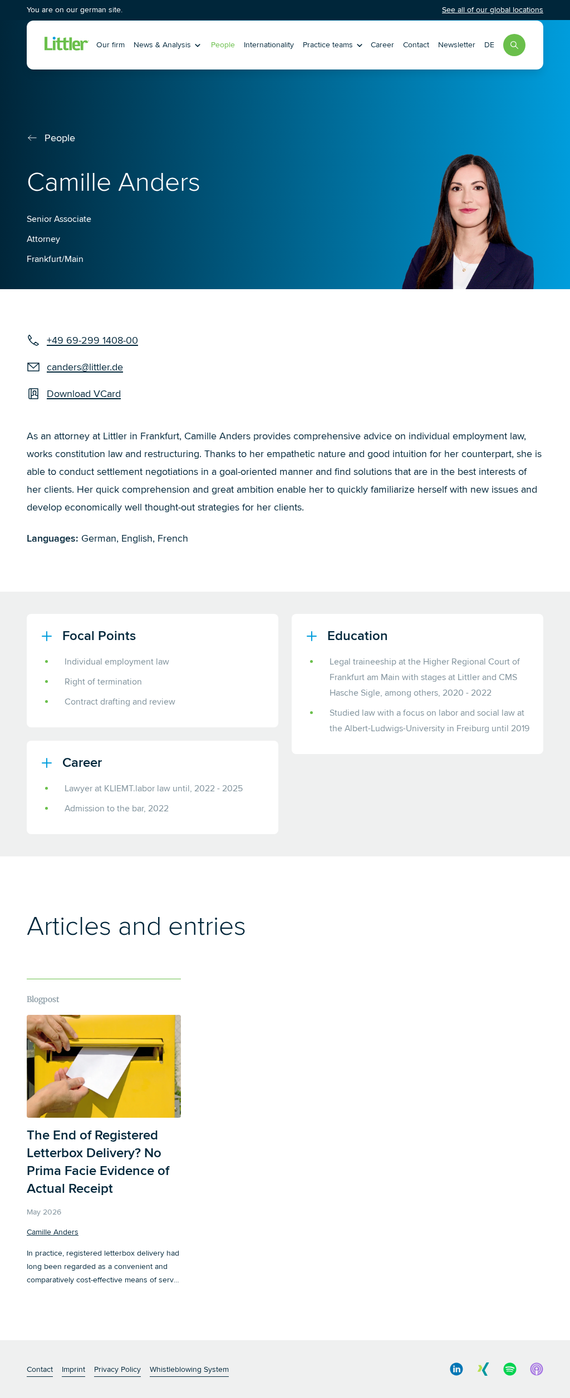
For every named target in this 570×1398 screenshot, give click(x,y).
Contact (416, 44)
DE (489, 44)
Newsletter (456, 44)
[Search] (514, 45)
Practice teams (328, 44)
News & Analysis (162, 44)
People (223, 44)
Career (382, 44)
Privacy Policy (117, 1369)
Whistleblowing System (189, 1369)
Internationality (269, 44)
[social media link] (456, 1369)
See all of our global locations (492, 9)
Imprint (73, 1369)
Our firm (110, 44)
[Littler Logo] (67, 45)
